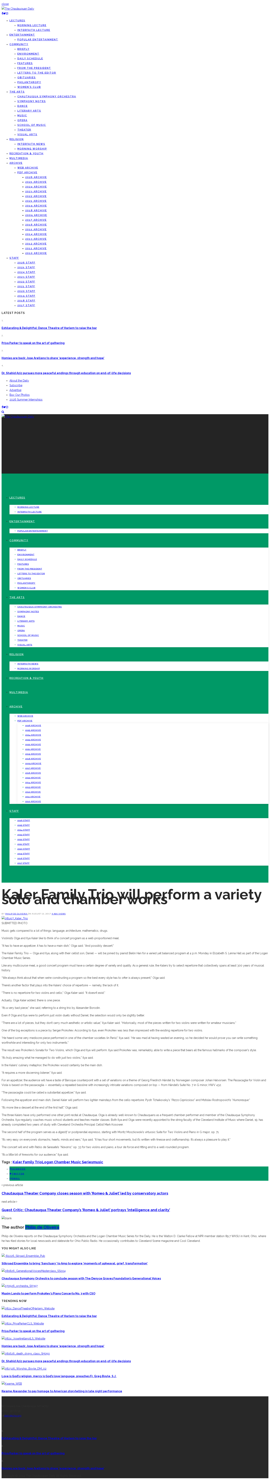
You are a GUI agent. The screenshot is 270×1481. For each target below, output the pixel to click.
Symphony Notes (31, 101)
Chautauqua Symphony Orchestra (46, 96)
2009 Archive (36, 215)
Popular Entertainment (37, 39)
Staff (14, 258)
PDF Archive (27, 172)
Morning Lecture (31, 25)
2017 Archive (36, 220)
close (5, 4)
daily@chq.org (12, 1415)
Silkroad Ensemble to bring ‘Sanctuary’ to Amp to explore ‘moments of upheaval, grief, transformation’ (75, 1263)
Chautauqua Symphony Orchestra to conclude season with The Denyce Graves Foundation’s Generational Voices (81, 1278)
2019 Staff (26, 296)
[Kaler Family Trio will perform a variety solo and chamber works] (15, 918)
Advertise (15, 390)
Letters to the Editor (36, 72)
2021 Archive (36, 201)
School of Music (31, 125)
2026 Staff (26, 262)
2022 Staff (26, 281)
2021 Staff (26, 286)
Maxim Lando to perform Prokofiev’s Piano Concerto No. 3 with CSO (48, 1293)
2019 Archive (36, 205)
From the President (34, 68)
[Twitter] (4, 13)
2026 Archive (36, 177)
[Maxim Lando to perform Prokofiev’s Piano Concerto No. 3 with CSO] (20, 1286)
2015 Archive (36, 229)
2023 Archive (36, 191)
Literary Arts (29, 110)
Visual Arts (27, 134)
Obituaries (26, 77)
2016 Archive (36, 224)
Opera (22, 120)
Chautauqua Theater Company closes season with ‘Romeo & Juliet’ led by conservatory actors (85, 1193)
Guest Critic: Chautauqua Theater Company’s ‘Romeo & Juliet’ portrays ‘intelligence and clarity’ (86, 1210)
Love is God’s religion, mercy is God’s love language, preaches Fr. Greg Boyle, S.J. (59, 1376)
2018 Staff (26, 300)
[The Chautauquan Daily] (18, 8)
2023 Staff (26, 277)
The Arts (17, 91)
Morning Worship (32, 148)
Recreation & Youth (26, 153)
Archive (16, 163)
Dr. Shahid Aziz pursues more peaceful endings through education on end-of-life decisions (66, 373)
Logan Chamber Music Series (67, 1162)
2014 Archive (36, 234)
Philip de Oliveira (16, 913)
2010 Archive (36, 253)
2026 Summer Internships (25, 399)
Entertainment (22, 34)
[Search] (3, 411)
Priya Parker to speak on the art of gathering (33, 343)
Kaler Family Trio (27, 1162)
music (98, 1162)
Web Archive (27, 167)
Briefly (23, 49)
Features (25, 63)
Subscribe (15, 385)
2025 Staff (26, 267)
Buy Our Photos (19, 394)
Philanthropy (29, 82)
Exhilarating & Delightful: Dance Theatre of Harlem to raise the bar (49, 328)
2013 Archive (36, 239)
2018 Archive (36, 210)
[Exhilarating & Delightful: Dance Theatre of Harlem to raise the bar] (28, 1308)
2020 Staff (26, 291)
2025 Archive (36, 182)
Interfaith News (31, 144)
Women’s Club (29, 87)
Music (22, 115)
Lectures (17, 20)
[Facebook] (2, 13)
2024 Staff (26, 272)
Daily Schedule (30, 58)
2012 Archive (36, 243)
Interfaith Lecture (33, 30)
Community (18, 44)
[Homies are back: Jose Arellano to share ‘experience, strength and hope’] (23, 1338)
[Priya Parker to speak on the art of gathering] (23, 1323)
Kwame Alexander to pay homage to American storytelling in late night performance (62, 1391)
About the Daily (19, 380)
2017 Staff (26, 305)
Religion (16, 139)
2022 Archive (36, 196)
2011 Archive (36, 248)
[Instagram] (7, 13)
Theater (24, 129)
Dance (22, 106)
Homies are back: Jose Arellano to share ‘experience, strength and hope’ (53, 358)
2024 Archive (36, 186)
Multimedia (18, 158)
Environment (28, 53)
